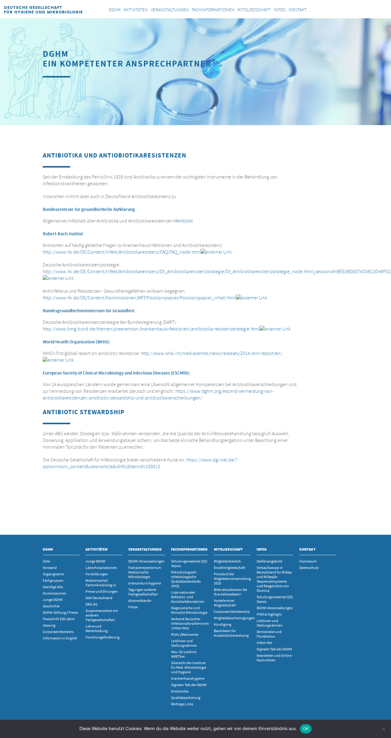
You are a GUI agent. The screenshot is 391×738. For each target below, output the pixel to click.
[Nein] (383, 729)
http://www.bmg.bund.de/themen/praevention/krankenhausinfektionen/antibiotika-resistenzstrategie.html (151, 329)
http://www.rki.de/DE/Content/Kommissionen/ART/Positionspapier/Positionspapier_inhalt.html (139, 298)
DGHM (48, 549)
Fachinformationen (189, 549)
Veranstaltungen (145, 549)
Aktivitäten (97, 549)
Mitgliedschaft (228, 549)
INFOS (262, 549)
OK (306, 728)
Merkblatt (183, 221)
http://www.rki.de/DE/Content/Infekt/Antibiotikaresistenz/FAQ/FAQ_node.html (122, 252)
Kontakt (307, 549)
